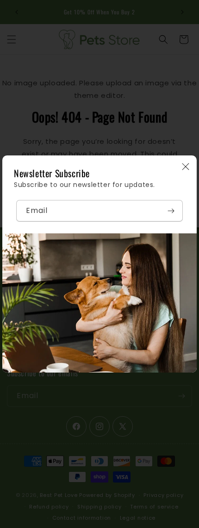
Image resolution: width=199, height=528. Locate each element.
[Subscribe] (170, 211)
